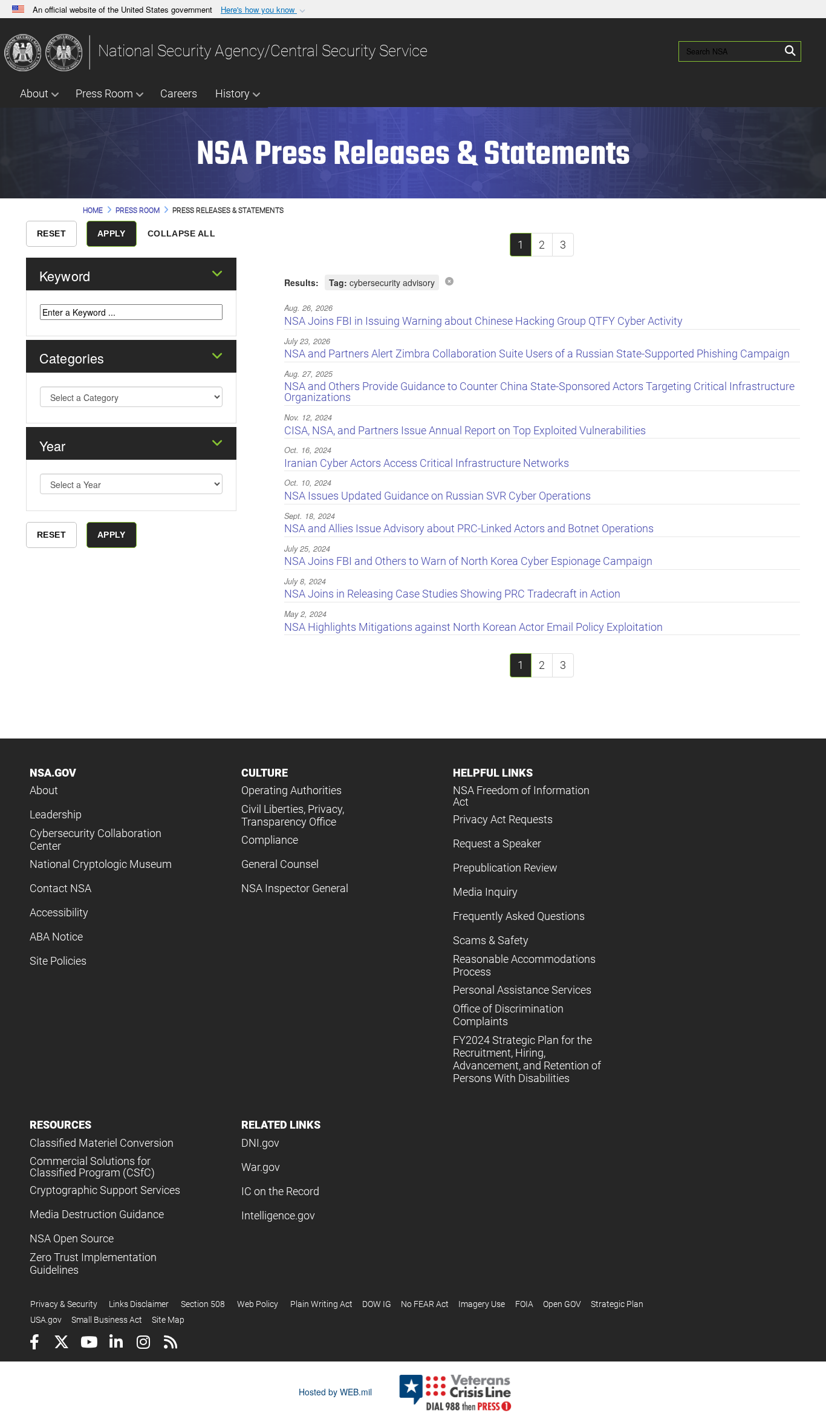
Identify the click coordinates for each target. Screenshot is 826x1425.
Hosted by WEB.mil (335, 1392)
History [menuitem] (232, 93)
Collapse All (181, 233)
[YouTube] (88, 1343)
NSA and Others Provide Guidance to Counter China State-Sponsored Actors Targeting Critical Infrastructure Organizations (539, 391)
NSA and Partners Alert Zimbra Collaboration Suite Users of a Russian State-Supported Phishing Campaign (537, 353)
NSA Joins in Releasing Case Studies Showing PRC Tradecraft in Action (452, 593)
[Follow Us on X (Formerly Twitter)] (61, 1343)
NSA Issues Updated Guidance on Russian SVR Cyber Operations (437, 495)
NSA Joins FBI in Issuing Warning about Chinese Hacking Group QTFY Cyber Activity (483, 321)
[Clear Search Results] (449, 281)
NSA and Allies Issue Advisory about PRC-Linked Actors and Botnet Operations (469, 528)
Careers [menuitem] (178, 93)
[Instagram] (143, 1343)
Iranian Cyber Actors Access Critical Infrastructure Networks (426, 463)
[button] (264, 10)
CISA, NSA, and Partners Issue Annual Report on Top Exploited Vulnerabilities (465, 430)
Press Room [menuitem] (104, 93)
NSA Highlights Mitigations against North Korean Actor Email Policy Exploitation (473, 627)
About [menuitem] (34, 93)
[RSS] (170, 1343)
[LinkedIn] (115, 1343)
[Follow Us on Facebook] (34, 1343)
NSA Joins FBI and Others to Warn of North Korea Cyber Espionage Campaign (468, 561)
